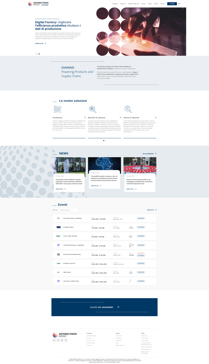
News (150, 3)
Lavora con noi (90, 340)
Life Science (119, 336)
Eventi (156, 3)
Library (163, 3)
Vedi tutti (150, 210)
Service (143, 3)
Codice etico (144, 336)
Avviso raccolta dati (146, 347)
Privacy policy (144, 338)
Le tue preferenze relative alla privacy (146, 343)
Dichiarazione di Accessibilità (145, 352)
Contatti (172, 3)
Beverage (118, 338)
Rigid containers (120, 345)
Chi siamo (89, 338)
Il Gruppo (115, 3)
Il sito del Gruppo (91, 336)
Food (117, 343)
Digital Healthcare (133, 3)
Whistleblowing (145, 349)
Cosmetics (119, 340)
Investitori (89, 345)
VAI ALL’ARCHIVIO (148, 153)
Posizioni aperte (91, 343)
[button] (35, 53)
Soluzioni (123, 3)
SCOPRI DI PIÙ (39, 43)
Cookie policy (144, 340)
